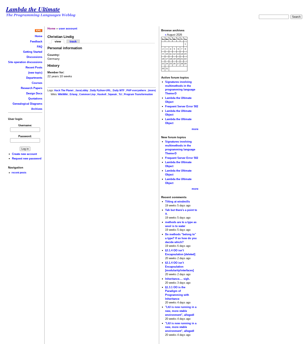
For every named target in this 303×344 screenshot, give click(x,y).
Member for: (55, 72)
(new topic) (35, 72)
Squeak (112, 94)
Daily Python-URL (100, 90)
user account (68, 28)
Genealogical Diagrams (27, 103)
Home (38, 36)
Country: (53, 54)
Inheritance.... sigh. (177, 278)
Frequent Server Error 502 (181, 106)
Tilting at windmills (177, 201)
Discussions (34, 57)
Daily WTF (118, 90)
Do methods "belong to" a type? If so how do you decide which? (181, 238)
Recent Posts (34, 67)
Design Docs (34, 93)
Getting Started (32, 51)
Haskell (101, 94)
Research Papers (31, 88)
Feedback (36, 41)
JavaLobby (81, 90)
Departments (34, 77)
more (195, 129)
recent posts (19, 172)
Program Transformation (138, 94)
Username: (25, 125)
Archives (36, 108)
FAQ (39, 46)
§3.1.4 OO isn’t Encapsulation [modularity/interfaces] (179, 266)
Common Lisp (87, 94)
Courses (37, 82)
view (58, 41)
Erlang (73, 94)
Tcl (120, 94)
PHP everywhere (136, 90)
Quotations (35, 98)
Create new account (24, 154)
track (73, 41)
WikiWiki (63, 94)
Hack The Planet (63, 90)
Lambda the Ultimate (33, 9)
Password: (25, 136)
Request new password (26, 158)
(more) (152, 90)
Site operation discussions (25, 62)
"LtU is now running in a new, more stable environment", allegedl (180, 310)
